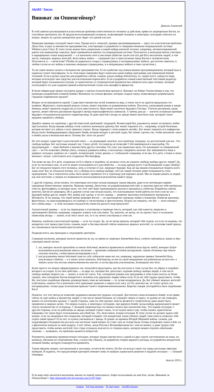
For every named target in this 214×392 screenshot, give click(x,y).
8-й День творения (94, 386)
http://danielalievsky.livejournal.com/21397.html (75, 378)
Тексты (47, 9)
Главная (80, 386)
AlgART (36, 9)
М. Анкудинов (112, 386)
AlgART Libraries (130, 386)
